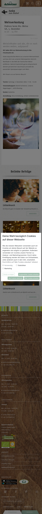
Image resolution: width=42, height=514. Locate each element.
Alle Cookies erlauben (32, 278)
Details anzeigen (8, 274)
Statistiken (22, 265)
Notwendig (8, 265)
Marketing (8, 268)
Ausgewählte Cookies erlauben (29, 274)
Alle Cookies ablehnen (15, 278)
